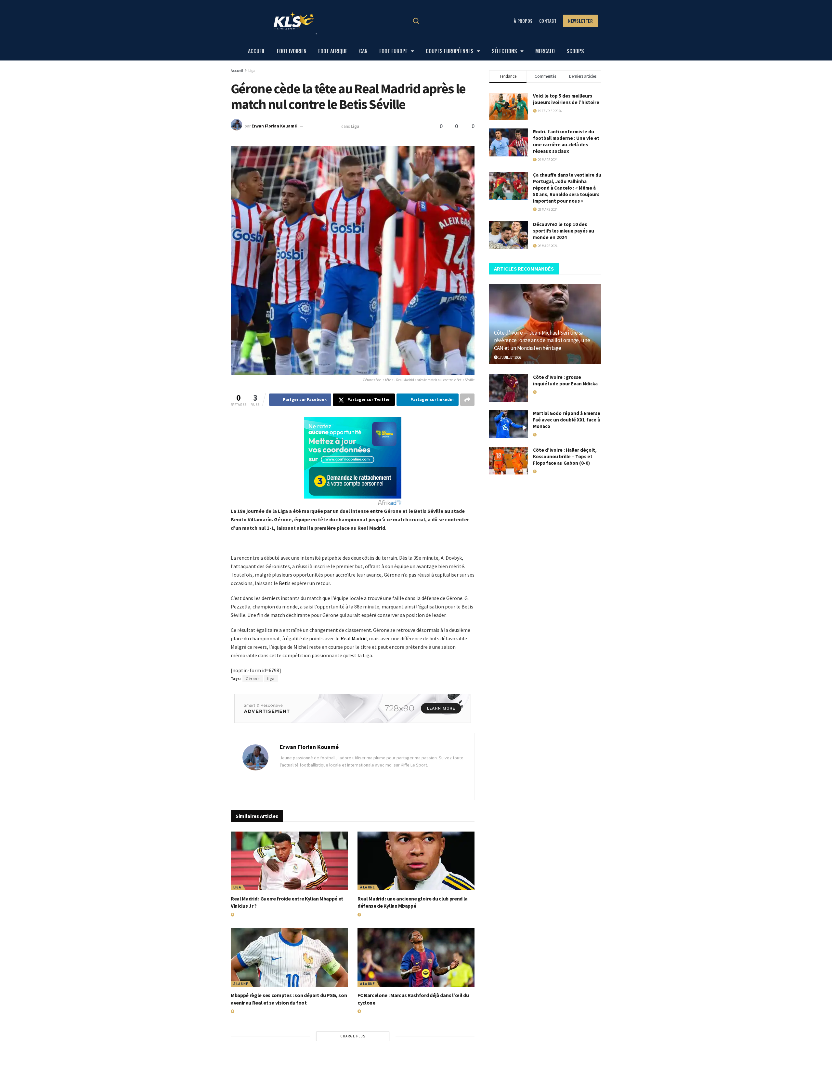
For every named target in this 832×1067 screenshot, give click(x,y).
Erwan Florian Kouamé (274, 126)
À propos (523, 21)
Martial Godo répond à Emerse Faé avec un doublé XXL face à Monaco (566, 419)
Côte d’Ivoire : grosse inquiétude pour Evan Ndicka (565, 380)
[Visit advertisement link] (352, 708)
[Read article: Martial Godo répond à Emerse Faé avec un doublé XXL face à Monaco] (508, 424)
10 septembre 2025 (249, 1011)
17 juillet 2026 (509, 357)
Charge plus (352, 1036)
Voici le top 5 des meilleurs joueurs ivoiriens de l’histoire (566, 99)
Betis (285, 583)
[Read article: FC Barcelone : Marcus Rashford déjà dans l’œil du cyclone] (416, 957)
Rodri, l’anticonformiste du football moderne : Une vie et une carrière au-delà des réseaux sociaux (566, 141)
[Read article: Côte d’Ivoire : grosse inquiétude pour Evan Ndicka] (508, 388)
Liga (251, 70)
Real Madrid (354, 638)
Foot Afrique (332, 51)
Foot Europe (393, 51)
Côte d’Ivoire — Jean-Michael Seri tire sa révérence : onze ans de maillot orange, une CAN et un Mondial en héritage (542, 340)
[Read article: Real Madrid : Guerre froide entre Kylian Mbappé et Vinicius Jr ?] (289, 861)
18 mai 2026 (369, 915)
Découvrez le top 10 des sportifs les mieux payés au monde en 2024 (563, 230)
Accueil (256, 51)
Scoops (575, 51)
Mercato (545, 51)
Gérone (253, 678)
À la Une (367, 887)
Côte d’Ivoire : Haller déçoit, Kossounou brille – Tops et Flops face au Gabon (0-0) (565, 456)
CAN (363, 51)
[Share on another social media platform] (467, 399)
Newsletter (580, 21)
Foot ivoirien (291, 51)
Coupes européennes (450, 51)
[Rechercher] (416, 20)
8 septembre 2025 (375, 1011)
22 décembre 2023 (322, 126)
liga (271, 678)
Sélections (504, 51)
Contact (548, 21)
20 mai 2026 (243, 915)
